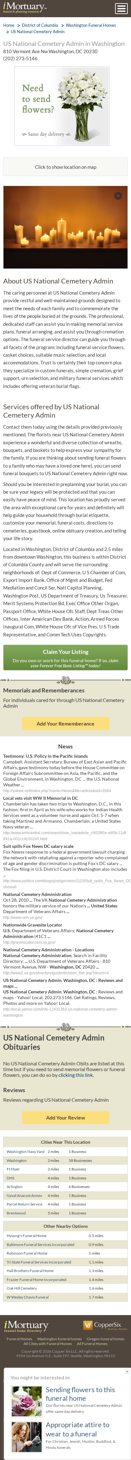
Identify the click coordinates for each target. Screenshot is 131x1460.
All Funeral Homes (92, 1343)
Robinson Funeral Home (27, 1253)
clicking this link (76, 1075)
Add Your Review (65, 1117)
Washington (17, 1160)
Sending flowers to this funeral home (80, 1393)
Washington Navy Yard (26, 1151)
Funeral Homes (19, 1338)
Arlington (15, 1186)
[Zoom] (65, 190)
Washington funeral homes (59, 1338)
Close (127, 1372)
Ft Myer (13, 1169)
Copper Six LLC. (65, 1351)
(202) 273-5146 (20, 58)
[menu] (121, 8)
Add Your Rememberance (65, 723)
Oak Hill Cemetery (22, 1288)
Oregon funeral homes (105, 1338)
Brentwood (16, 1213)
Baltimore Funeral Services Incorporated (40, 1244)
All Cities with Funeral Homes (48, 1343)
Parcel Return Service (24, 1204)
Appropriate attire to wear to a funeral (77, 1429)
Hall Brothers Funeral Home (30, 1270)
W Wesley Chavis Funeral (28, 1297)
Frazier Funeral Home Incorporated (36, 1279)
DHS (10, 1178)
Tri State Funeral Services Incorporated (39, 1262)
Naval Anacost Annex (24, 1195)
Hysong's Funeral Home (26, 1235)
